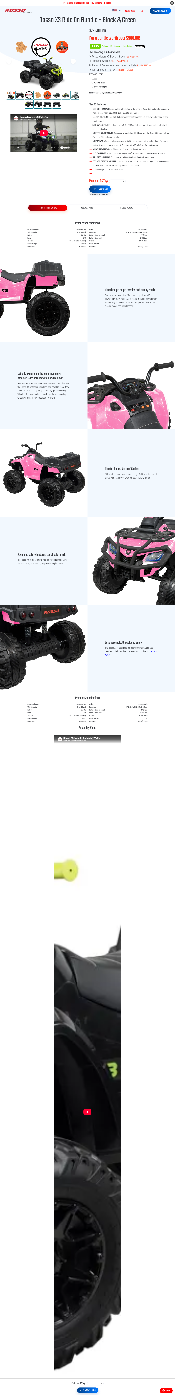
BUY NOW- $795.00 (90, 1390)
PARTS (142, 11)
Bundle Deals (130, 11)
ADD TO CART (103, 189)
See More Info (140, 46)
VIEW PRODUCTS (160, 11)
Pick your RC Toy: (79, 1383)
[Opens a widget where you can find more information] (166, 1391)
